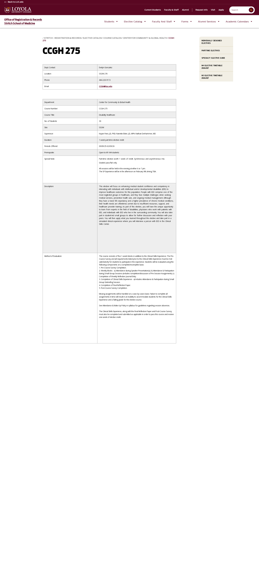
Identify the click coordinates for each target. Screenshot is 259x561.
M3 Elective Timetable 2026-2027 (212, 77)
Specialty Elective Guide (213, 58)
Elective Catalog (92, 38)
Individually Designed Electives (212, 42)
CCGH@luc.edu (105, 86)
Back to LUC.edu (16, 2)
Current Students (152, 10)
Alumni (185, 10)
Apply (221, 10)
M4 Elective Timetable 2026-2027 (212, 67)
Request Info (201, 10)
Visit (213, 10)
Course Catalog (112, 38)
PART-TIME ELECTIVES (211, 51)
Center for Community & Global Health (145, 38)
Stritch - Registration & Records (62, 38)
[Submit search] (251, 10)
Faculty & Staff (171, 10)
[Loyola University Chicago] (17, 10)
